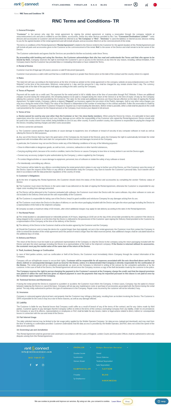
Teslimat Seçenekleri (104, 361)
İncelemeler (78, 357)
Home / (16, 14)
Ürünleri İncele (79, 353)
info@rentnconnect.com (37, 352)
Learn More (116, 401)
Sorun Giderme (102, 357)
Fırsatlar (77, 375)
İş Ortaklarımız (79, 379)
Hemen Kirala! (79, 361)
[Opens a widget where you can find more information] (161, 401)
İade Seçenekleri (103, 365)
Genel (98, 353)
